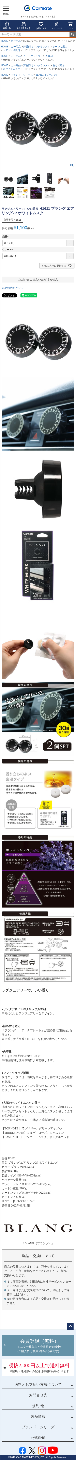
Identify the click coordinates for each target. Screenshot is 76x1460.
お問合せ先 (38, 1395)
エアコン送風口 (11, 50)
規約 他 (38, 1406)
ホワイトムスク (11, 69)
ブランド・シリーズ (22, 74)
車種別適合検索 (23, 28)
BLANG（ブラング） (46, 74)
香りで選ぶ (59, 65)
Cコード (8, 249)
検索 (73, 34)
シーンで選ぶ (60, 46)
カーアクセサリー (33, 56)
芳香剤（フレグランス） (36, 46)
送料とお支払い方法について (38, 1385)
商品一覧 (7, 28)
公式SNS (38, 1438)
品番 (6, 236)
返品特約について (13, 287)
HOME (4, 40)
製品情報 (38, 1416)
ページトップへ (70, 1326)
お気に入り (41, 28)
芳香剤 (49, 56)
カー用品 (16, 40)
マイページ (57, 28)
